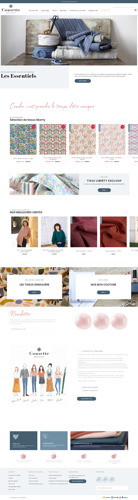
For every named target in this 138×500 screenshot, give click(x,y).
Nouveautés (33, 10)
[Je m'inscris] (56, 329)
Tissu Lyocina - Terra (113, 251)
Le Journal (105, 11)
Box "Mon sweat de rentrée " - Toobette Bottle (54, 251)
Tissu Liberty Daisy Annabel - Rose (112, 158)
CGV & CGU (11, 483)
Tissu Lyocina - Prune (84, 251)
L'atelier (10, 478)
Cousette (11, 472)
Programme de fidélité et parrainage (59, 481)
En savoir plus (86, 399)
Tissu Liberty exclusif (104, 181)
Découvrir (83, 81)
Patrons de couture (78, 10)
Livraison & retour (33, 481)
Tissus (54, 10)
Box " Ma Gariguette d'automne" (24, 251)
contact (133, 7)
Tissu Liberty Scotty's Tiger (23, 158)
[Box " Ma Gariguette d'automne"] (24, 232)
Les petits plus (54, 472)
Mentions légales (13, 481)
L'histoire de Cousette (14, 475)
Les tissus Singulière (34, 284)
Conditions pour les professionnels (58, 483)
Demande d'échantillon (55, 475)
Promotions (93, 10)
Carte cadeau (53, 478)
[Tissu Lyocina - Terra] (113, 232)
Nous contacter (33, 478)
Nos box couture (103, 284)
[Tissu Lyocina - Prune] (83, 232)
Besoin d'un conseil (36, 472)
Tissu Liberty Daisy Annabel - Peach (82, 158)
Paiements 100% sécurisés (36, 483)
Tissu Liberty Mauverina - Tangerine (52, 158)
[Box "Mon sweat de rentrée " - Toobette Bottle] (54, 232)
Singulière (45, 11)
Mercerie (63, 10)
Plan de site (11, 489)
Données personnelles (14, 486)
